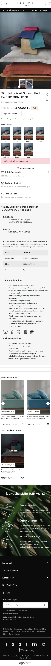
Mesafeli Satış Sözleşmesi (33, 629)
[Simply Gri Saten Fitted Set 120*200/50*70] (17, 133)
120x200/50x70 (29, 264)
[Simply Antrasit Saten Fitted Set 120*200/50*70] (28, 133)
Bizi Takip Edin (9, 585)
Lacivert (26, 270)
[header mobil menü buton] (2, 4)
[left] (2, 403)
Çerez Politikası (14, 634)
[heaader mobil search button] (5, 4)
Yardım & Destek (10, 570)
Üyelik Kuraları (15, 632)
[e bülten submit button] (45, 605)
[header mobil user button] (45, 4)
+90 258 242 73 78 (9, 610)
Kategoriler (8, 578)
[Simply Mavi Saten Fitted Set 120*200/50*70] (28, 149)
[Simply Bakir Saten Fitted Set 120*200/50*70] (40, 133)
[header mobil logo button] (25, 4)
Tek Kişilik (27, 252)
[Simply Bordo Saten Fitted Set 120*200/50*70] (5, 133)
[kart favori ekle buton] (22, 424)
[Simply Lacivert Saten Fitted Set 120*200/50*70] (5, 149)
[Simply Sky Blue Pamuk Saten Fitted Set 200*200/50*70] (38, 397)
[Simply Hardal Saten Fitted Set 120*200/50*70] (17, 149)
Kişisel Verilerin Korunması (12, 629)
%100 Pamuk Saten (30, 258)
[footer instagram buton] (8, 593)
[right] (48, 403)
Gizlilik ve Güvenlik (28, 632)
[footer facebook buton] (4, 593)
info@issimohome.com (10, 614)
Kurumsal (7, 563)
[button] (4, 50)
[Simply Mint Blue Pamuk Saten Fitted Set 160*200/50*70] (12, 397)
